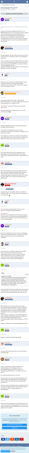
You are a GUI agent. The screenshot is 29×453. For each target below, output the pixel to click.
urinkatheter (4, 9)
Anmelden (14, 428)
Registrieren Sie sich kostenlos (10, 420)
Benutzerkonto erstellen (14, 424)
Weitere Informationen (5, 451)
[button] (2, 2)
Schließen (13, 451)
